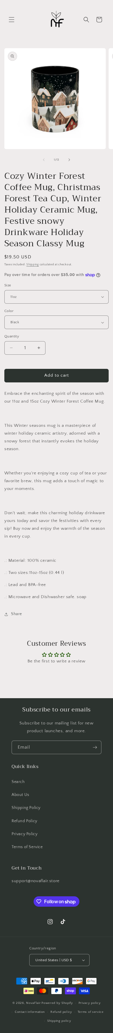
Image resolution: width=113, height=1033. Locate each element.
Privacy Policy (24, 834)
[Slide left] (43, 159)
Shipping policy (59, 1021)
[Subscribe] (94, 747)
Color (9, 311)
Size (7, 285)
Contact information (30, 1012)
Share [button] (16, 614)
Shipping (32, 264)
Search (18, 782)
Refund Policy (24, 821)
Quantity (11, 336)
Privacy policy (90, 1003)
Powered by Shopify (57, 1003)
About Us (20, 794)
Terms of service (91, 1012)
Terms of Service (27, 847)
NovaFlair (33, 1003)
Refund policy (61, 1012)
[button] (11, 19)
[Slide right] (69, 159)
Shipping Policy (26, 807)
